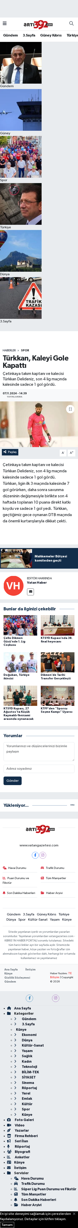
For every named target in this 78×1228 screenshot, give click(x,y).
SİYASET (28, 1077)
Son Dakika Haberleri (21, 893)
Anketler (22, 1157)
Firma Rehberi (26, 1136)
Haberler (9, 350)
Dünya (11, 919)
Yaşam (55, 919)
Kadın (26, 1061)
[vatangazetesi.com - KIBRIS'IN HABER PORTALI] (37, 23)
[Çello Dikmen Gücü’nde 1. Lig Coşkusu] (20, 625)
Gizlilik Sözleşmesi (17, 978)
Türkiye (63, 914)
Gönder (12, 781)
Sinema (27, 1083)
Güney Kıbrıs (51, 35)
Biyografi (22, 1152)
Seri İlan (21, 1141)
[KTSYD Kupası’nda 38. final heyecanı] (57, 625)
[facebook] (29, 998)
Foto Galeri (24, 1120)
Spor (25, 350)
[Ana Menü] (5, 24)
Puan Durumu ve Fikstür (16, 880)
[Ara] (71, 24)
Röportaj (29, 1088)
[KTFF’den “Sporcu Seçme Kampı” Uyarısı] (57, 696)
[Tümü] (72, 805)
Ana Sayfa (11, 969)
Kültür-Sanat (38, 919)
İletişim (30, 969)
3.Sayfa (29, 35)
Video (19, 1125)
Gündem (10, 35)
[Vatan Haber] (14, 585)
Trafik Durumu (55, 868)
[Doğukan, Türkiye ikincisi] (20, 662)
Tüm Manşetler (56, 878)
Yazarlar (21, 1130)
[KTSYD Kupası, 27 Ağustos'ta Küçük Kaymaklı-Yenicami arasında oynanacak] (20, 696)
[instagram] (55, 998)
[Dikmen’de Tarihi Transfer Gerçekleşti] (57, 662)
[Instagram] (42, 855)
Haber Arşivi (54, 893)
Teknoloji (29, 1066)
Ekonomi (28, 1035)
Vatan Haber (37, 582)
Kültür (26, 1104)
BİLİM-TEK (30, 1072)
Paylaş (12, 452)
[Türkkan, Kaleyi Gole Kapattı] (39, 424)
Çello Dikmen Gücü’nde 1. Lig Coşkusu (14, 642)
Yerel (25, 1093)
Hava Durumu (17, 868)
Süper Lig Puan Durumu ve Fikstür (48, 1189)
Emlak (26, 1098)
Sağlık (26, 1056)
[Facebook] (35, 855)
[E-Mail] (30, 591)
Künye (67, 919)
